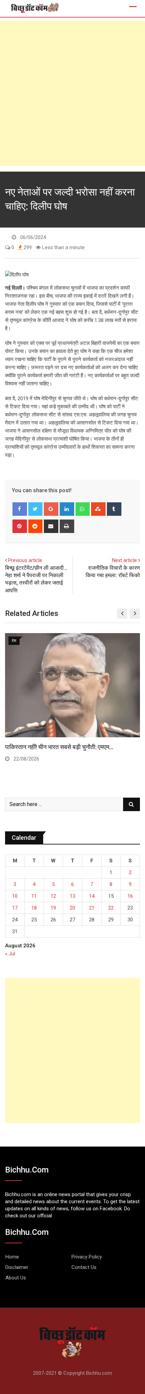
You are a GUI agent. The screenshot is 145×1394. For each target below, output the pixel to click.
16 (130, 896)
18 (34, 908)
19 (53, 908)
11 (34, 896)
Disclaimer (16, 1267)
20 (72, 908)
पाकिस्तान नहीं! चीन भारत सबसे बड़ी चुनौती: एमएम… (59, 746)
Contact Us (83, 1267)
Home (12, 1257)
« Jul (10, 954)
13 (72, 896)
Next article (124, 560)
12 (53, 896)
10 (15, 896)
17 (15, 908)
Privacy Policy (86, 1257)
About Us (15, 1278)
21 (91, 908)
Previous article (25, 560)
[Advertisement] (72, 93)
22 (111, 908)
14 (91, 896)
